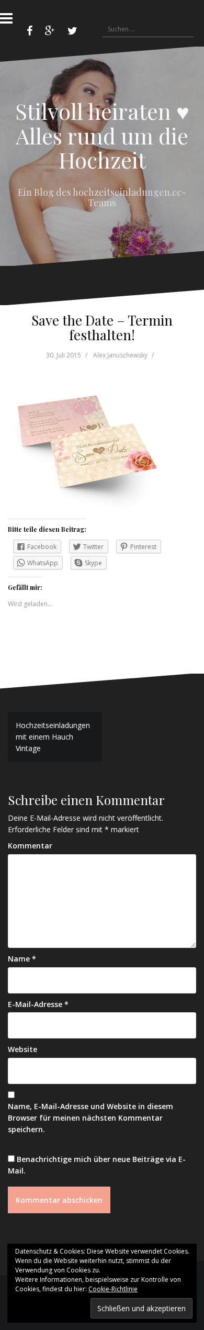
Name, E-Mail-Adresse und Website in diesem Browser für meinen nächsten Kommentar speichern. (90, 1117)
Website (22, 1049)
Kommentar (30, 846)
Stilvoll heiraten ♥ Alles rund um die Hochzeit (102, 135)
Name (22, 959)
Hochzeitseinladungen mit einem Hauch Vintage (53, 736)
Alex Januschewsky (120, 355)
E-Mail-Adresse (38, 1004)
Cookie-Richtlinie (113, 1288)
